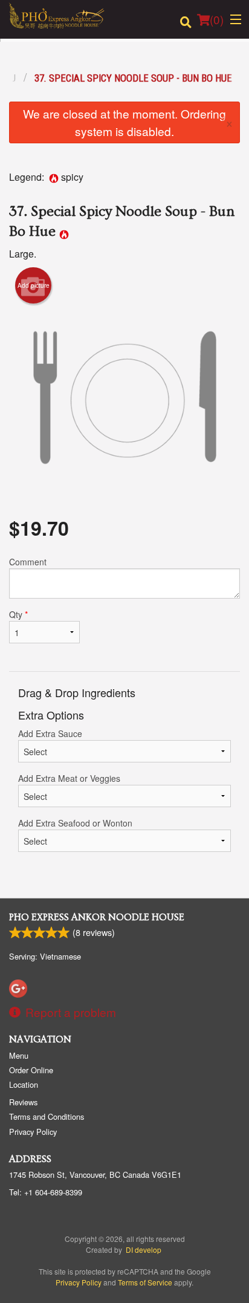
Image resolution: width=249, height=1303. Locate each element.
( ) (217, 19)
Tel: (45, 1192)
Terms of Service (145, 1282)
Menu (18, 1055)
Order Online (31, 1070)
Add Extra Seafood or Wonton (75, 823)
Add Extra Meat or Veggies (69, 778)
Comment (28, 562)
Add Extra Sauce (50, 733)
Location (23, 1084)
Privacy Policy (33, 1131)
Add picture (34, 285)
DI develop (143, 1249)
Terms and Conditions (46, 1116)
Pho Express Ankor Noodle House (96, 917)
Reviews (23, 1102)
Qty (18, 614)
